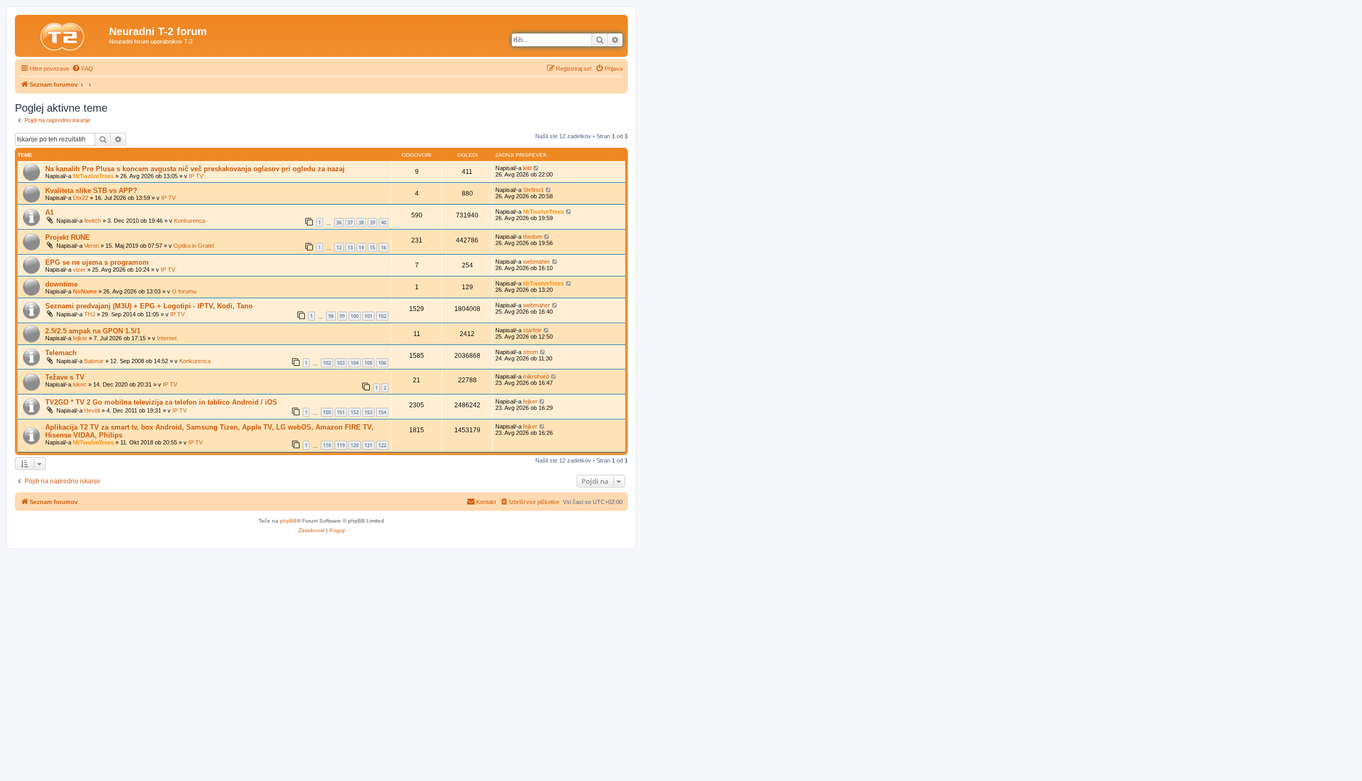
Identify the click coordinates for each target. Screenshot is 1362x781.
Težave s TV (65, 377)
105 (368, 362)
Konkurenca (189, 220)
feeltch (92, 220)
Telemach (61, 353)
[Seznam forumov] (63, 35)
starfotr (532, 330)
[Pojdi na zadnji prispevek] (536, 168)
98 (331, 316)
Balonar (94, 361)
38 (361, 222)
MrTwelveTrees (93, 176)
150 (327, 412)
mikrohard (536, 376)
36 (339, 222)
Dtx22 (80, 198)
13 (350, 247)
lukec (80, 384)
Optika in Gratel (193, 245)
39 (372, 222)
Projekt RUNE (67, 237)
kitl (527, 168)
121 (368, 445)
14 (361, 247)
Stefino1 (533, 190)
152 (355, 412)
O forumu (184, 291)
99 (342, 316)
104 (355, 362)
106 (382, 362)
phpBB (288, 521)
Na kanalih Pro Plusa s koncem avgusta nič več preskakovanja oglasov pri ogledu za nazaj (195, 169)
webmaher (536, 261)
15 (372, 247)
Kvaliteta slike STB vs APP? (91, 191)
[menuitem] (82, 68)
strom (530, 352)
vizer (79, 269)
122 (382, 445)
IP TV (196, 176)
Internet (167, 338)
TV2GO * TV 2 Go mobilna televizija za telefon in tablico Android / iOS (161, 402)
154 (382, 412)
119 (341, 445)
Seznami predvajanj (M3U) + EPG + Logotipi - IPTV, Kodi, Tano (149, 306)
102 (382, 316)
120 (355, 445)
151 (341, 412)
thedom (532, 236)
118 (327, 445)
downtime (61, 284)
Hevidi (92, 410)
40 (383, 222)
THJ (89, 314)
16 (383, 247)
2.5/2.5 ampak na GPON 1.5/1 (92, 331)
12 (339, 247)
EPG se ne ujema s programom (97, 262)
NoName (85, 291)
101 (368, 316)
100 (355, 316)
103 (341, 362)
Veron (91, 245)
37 (350, 222)
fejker (80, 338)
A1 (49, 212)
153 (368, 412)
